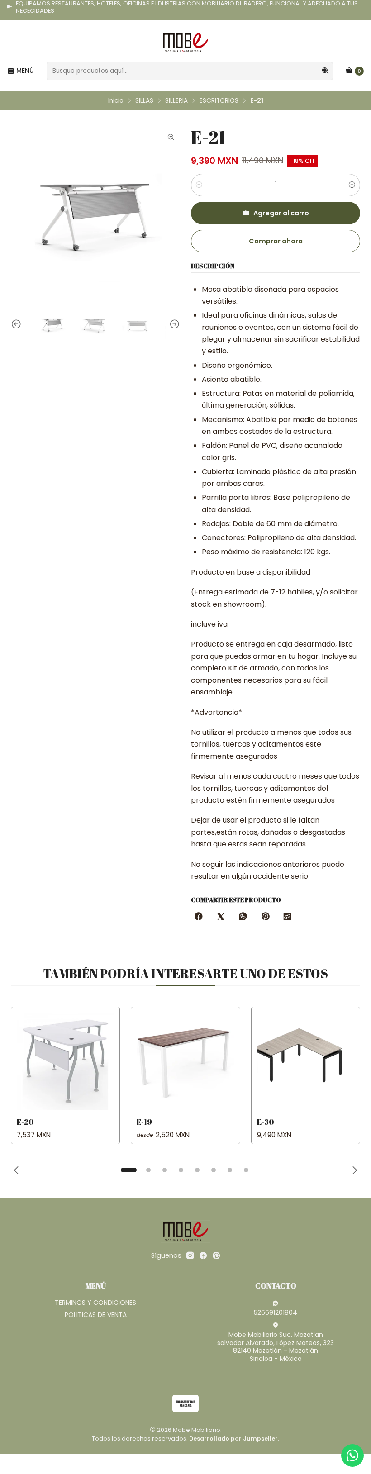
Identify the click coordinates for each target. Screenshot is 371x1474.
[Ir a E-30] (305, 1061)
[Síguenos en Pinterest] (216, 1255)
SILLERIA (176, 101)
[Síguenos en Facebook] (203, 1255)
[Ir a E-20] (65, 1061)
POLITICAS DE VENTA (96, 1314)
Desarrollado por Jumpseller (233, 1438)
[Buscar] (325, 71)
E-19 (144, 1122)
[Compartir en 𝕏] (220, 917)
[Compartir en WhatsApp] (243, 917)
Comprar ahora (276, 241)
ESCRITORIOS (219, 101)
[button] (128, 1170)
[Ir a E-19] (185, 1061)
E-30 (265, 1122)
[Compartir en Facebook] (198, 917)
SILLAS (144, 101)
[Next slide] (173, 325)
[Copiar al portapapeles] (287, 917)
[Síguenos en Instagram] (190, 1255)
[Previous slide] (17, 325)
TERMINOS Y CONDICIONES (95, 1302)
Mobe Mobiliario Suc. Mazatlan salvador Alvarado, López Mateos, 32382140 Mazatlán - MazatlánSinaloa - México (275, 1346)
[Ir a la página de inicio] (185, 42)
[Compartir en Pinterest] (265, 917)
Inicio (116, 101)
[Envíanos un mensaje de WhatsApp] (352, 1455)
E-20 (25, 1122)
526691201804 (275, 1312)
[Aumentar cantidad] (352, 185)
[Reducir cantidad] (199, 185)
